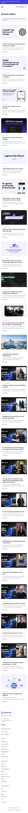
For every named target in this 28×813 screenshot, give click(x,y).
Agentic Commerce (5, 776)
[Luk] (26, 2)
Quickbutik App (4, 749)
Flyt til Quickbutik (5, 734)
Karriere (2, 793)
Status (2, 771)
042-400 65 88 (5, 718)
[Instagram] (1, 724)
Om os (2, 788)
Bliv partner (3, 796)
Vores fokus (3, 791)
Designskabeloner (5, 751)
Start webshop (20, 7)
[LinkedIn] (4, 724)
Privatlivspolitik (17, 810)
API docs (3, 779)
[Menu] (25, 6)
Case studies (4, 774)
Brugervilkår (9, 810)
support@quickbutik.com (7, 720)
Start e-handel (4, 731)
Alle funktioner (4, 746)
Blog (2, 798)
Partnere (3, 754)
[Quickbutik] (2, 7)
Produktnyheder (4, 756)
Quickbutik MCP (4, 744)
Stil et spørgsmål (5, 769)
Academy (3, 764)
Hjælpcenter (4, 766)
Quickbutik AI (4, 741)
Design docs (4, 781)
